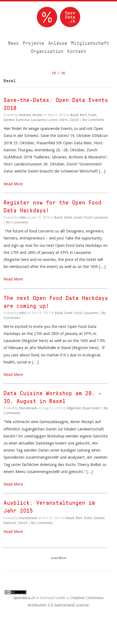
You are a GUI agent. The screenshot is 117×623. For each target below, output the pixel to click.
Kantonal (23, 120)
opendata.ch (24, 597)
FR (54, 73)
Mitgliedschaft (90, 43)
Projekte (33, 43)
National (10, 523)
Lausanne (38, 120)
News (13, 43)
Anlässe (57, 43)
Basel (74, 115)
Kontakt (76, 51)
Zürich (74, 120)
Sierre (63, 120)
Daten (68, 217)
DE (63, 73)
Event (92, 115)
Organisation (47, 51)
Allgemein (74, 408)
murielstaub (28, 408)
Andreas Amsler (30, 115)
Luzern (52, 120)
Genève (9, 120)
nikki (22, 217)
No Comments (93, 120)
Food (88, 217)
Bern (83, 115)
